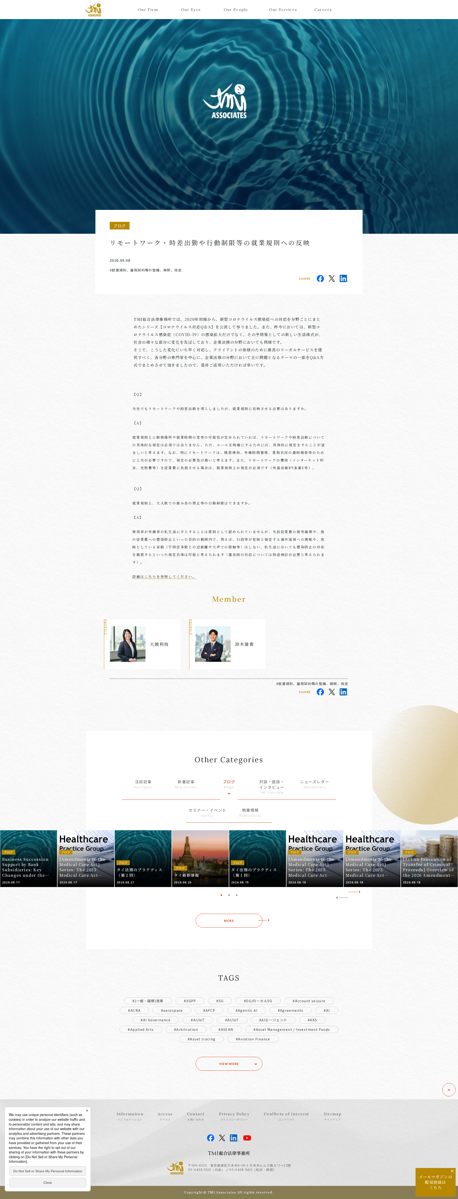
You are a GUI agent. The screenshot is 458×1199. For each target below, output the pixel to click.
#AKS (312, 1019)
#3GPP (190, 1000)
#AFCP (209, 1010)
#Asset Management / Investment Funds (292, 1029)
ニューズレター (314, 784)
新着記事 (186, 784)
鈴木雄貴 (244, 644)
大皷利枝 (159, 644)
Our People (236, 9)
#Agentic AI (246, 1010)
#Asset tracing (202, 1039)
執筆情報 (250, 812)
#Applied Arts (141, 1029)
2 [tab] (229, 895)
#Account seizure (309, 1000)
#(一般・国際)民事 (147, 1000)
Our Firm (148, 9)
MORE (229, 921)
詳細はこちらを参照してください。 (164, 576)
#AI (327, 1010)
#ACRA (134, 1010)
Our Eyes (191, 9)
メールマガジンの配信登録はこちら (436, 1182)
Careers (323, 9)
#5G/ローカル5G (258, 1000)
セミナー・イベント (207, 812)
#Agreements (290, 1010)
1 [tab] (221, 895)
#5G (220, 1000)
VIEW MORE (229, 1064)
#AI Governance (156, 1019)
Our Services (283, 9)
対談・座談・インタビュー (272, 786)
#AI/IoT (198, 1019)
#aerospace (172, 1010)
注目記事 (143, 784)
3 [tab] (236, 895)
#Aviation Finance (253, 1039)
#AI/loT (232, 1019)
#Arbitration (186, 1029)
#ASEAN (226, 1029)
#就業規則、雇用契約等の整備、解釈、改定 (146, 270)
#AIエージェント (273, 1019)
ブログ (229, 784)
